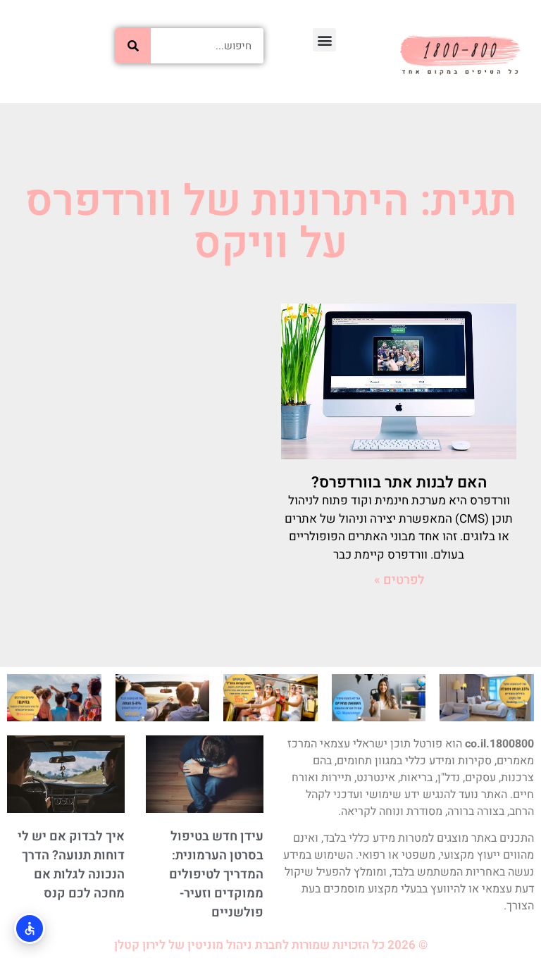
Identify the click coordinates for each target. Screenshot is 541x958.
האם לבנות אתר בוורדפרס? (399, 482)
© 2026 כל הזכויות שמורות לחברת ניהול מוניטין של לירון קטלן (271, 945)
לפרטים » (399, 580)
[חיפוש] (133, 45)
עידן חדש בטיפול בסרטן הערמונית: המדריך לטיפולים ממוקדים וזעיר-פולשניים (216, 874)
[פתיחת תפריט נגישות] (29, 928)
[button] (324, 39)
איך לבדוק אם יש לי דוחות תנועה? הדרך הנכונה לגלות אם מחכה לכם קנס (71, 865)
